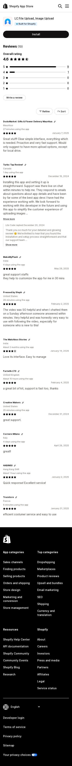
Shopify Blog (11, 667)
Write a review (14, 97)
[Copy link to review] (54, 121)
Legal (41, 681)
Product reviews (48, 576)
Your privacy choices (17, 754)
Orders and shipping (16, 583)
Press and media (48, 660)
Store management (16, 607)
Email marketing (48, 590)
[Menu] (67, 6)
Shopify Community (16, 653)
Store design (11, 590)
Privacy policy (12, 736)
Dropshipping (46, 562)
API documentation (15, 646)
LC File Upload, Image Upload (34, 18)
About (41, 639)
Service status (47, 688)
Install (36, 34)
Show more (9, 219)
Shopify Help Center (16, 639)
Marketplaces (46, 569)
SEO (40, 597)
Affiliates (43, 674)
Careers (42, 646)
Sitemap (8, 745)
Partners (42, 667)
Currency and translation (46, 612)
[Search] (60, 6)
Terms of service (14, 727)
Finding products (14, 569)
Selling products (14, 576)
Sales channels (13, 562)
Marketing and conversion (12, 598)
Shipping (43, 604)
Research (9, 674)
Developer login (13, 717)
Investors (43, 653)
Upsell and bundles (50, 583)
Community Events (15, 660)
